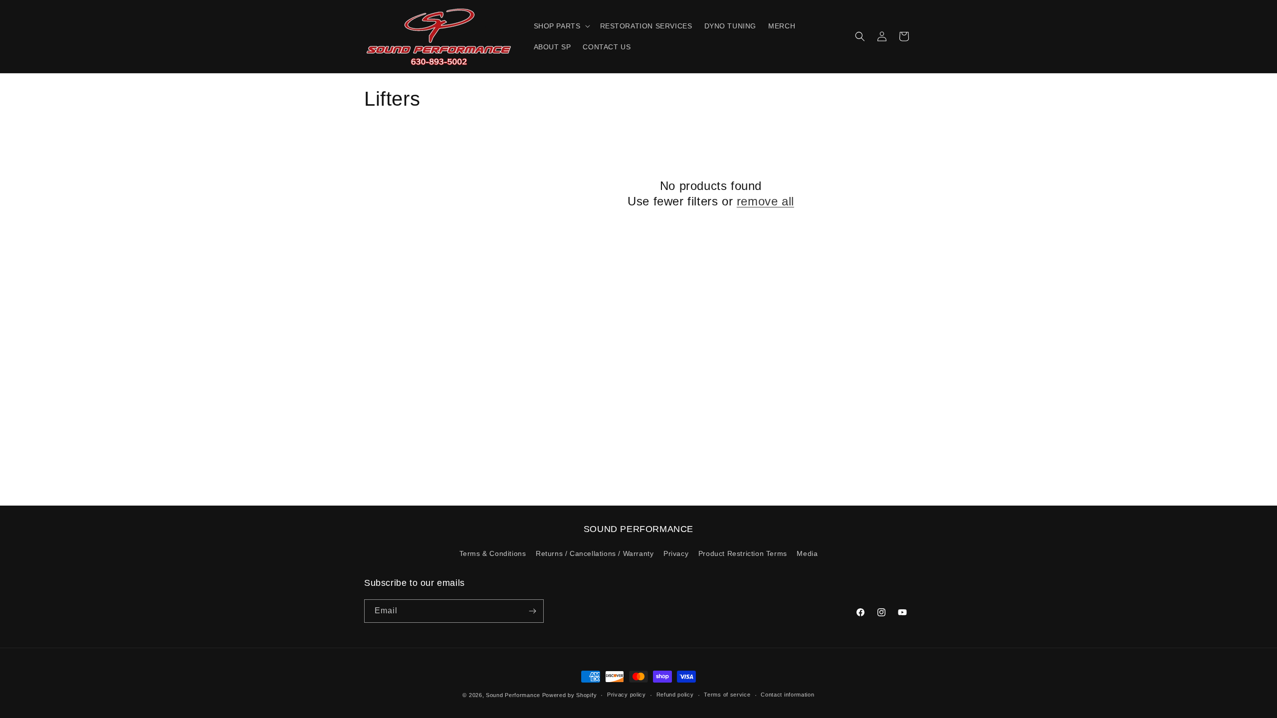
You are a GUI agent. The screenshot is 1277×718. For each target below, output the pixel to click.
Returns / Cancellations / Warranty (594, 553)
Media (807, 553)
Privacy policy (626, 695)
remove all (765, 201)
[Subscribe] (532, 611)
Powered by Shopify (569, 695)
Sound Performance (513, 695)
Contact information (787, 695)
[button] (561, 25)
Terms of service (727, 695)
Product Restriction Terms (742, 553)
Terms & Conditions (492, 553)
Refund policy (675, 695)
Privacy (675, 553)
